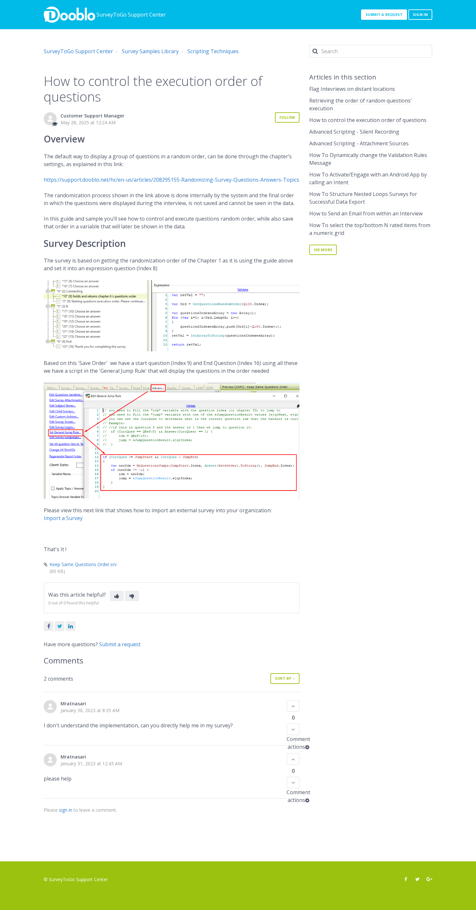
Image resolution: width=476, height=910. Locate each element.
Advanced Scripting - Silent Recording (354, 131)
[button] (117, 596)
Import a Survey (63, 518)
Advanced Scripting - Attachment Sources (359, 143)
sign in (65, 810)
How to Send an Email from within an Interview (366, 213)
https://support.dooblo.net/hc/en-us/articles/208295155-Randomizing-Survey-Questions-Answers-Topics (171, 179)
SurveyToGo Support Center (78, 51)
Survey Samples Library (150, 51)
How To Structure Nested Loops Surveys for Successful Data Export (363, 197)
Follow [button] (287, 117)
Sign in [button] (420, 14)
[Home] (69, 14)
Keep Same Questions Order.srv (83, 564)
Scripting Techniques (213, 51)
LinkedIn (70, 626)
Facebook (48, 626)
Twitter (59, 626)
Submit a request (384, 14)
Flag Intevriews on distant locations (352, 88)
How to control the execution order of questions (367, 120)
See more (323, 249)
